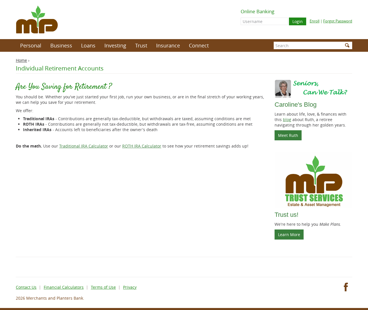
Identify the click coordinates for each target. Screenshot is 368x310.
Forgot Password (337, 21)
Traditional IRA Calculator (83, 146)
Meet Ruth (290, 136)
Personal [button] (30, 45)
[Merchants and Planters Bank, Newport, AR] (37, 19)
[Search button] (347, 45)
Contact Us (26, 287)
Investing (115, 45)
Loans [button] (88, 45)
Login (297, 21)
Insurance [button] (168, 45)
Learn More (289, 234)
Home (21, 60)
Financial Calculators (64, 287)
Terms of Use (103, 287)
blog (287, 119)
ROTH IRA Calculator (141, 146)
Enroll (314, 21)
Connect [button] (199, 45)
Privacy (130, 287)
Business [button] (61, 45)
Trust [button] (141, 45)
